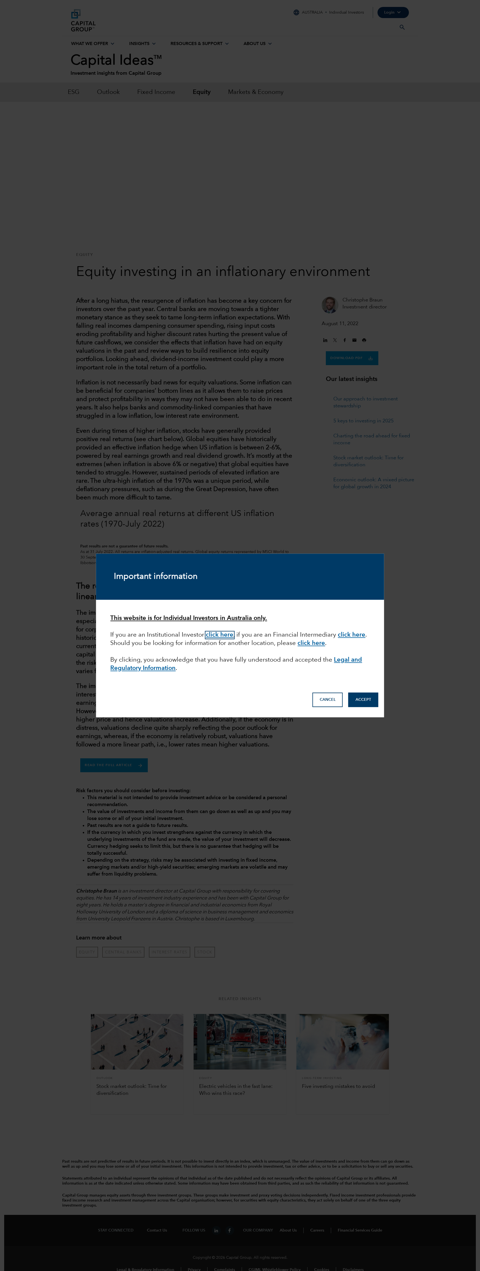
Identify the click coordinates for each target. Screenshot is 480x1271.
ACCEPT (363, 700)
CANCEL (328, 700)
